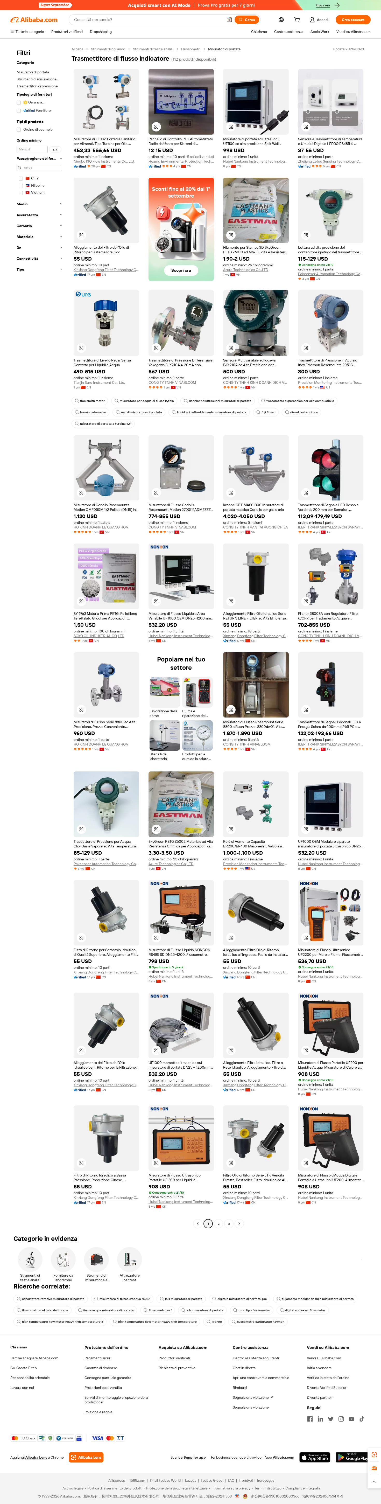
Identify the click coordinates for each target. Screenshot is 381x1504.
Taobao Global (212, 1480)
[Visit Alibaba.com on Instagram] (341, 1419)
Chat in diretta (244, 1368)
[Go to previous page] (197, 1223)
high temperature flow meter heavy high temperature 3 (62, 1322)
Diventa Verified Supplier (327, 1387)
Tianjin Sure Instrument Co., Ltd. (99, 382)
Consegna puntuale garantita (107, 1378)
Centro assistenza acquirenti (256, 1358)
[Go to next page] (239, 1223)
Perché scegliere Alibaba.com (34, 1358)
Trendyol (246, 1480)
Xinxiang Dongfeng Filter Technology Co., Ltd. (106, 270)
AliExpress (116, 1480)
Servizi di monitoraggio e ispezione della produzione (116, 1399)
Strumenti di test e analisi (153, 49)
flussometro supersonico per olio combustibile (300, 401)
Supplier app (195, 1457)
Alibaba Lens (36, 1457)
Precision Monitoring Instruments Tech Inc (331, 382)
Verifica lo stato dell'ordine (328, 1378)
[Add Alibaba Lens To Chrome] (86, 1457)
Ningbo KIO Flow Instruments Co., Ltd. (104, 161)
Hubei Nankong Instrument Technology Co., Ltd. (256, 161)
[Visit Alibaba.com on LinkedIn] (320, 1419)
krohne (217, 1322)
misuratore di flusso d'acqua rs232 (125, 1299)
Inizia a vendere (319, 1368)
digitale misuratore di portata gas (242, 1299)
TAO (231, 1480)
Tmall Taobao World (165, 1480)
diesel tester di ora (304, 412)
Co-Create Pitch (23, 1368)
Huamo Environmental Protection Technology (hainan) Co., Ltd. (181, 161)
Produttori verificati (174, 1358)
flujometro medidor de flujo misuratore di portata (318, 1299)
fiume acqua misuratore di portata (108, 1310)
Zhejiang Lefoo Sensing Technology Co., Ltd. (331, 161)
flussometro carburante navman (260, 1322)
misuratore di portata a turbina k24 (105, 424)
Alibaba (77, 49)
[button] (229, 20)
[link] (374, 1454)
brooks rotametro (93, 412)
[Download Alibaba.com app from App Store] (314, 1457)
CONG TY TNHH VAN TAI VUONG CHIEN (255, 527)
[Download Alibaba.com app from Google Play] (353, 1457)
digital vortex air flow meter (305, 1310)
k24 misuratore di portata (183, 1299)
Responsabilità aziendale (30, 1378)
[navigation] (39, 637)
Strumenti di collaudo (108, 49)
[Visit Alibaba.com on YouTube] (351, 1419)
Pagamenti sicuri (97, 1358)
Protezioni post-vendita (103, 1387)
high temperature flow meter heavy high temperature (157, 1322)
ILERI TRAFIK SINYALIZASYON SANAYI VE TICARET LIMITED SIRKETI (331, 527)
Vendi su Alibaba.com (324, 1358)
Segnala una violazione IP (253, 1397)
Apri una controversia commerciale (261, 1378)
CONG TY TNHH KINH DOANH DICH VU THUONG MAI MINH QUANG (256, 382)
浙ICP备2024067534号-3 (322, 1496)
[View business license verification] (237, 1496)
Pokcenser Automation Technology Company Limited (331, 274)
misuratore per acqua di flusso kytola (147, 401)
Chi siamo (18, 1347)
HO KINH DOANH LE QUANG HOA (101, 527)
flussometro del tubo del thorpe (45, 1310)
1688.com (137, 1480)
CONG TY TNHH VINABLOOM (172, 382)
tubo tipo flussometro (254, 1310)
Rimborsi (240, 1387)
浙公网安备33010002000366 (275, 1496)
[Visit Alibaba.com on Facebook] (310, 1419)
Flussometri (190, 49)
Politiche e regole (98, 1412)
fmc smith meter (92, 401)
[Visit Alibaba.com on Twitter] (331, 1419)
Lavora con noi (22, 1387)
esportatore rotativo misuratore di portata (53, 1299)
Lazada (190, 1480)
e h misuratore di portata (205, 1310)
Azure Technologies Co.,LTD (245, 270)
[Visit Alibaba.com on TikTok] (362, 1419)
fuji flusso (268, 412)
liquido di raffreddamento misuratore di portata (211, 412)
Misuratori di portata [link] (224, 49)
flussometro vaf (160, 1310)
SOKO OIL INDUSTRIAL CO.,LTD (99, 636)
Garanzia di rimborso (100, 1368)
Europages (265, 1480)
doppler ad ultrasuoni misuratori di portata (220, 401)
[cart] (298, 20)
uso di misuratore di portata (141, 412)
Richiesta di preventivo (177, 1368)
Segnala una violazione (251, 1407)
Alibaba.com (283, 1457)
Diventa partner (319, 1397)
